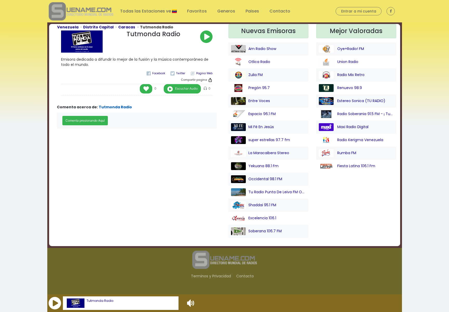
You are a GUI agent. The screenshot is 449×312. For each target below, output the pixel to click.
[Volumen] (191, 303)
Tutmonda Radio (100, 301)
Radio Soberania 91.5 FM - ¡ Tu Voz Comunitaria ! (365, 113)
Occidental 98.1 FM (265, 179)
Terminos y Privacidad (211, 276)
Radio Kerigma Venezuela (359, 139)
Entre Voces (259, 100)
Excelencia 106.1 (262, 218)
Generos (226, 11)
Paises (252, 11)
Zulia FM (255, 74)
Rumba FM (346, 152)
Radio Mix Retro (350, 74)
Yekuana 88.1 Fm (263, 166)
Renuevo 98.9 (349, 87)
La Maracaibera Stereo (268, 152)
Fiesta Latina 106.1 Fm (355, 166)
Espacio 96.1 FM (262, 113)
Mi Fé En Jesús (261, 126)
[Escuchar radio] (206, 36)
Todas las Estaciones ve (146, 11)
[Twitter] (177, 73)
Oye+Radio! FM (350, 48)
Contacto (279, 11)
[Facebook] (156, 73)
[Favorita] (146, 88)
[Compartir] (210, 80)
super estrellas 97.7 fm (269, 139)
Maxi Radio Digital (352, 126)
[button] (55, 303)
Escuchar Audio (186, 88)
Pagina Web (204, 73)
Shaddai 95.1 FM (262, 205)
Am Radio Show (262, 48)
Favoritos (197, 11)
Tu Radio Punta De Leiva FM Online (277, 192)
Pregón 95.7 (259, 87)
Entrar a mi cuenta (358, 11)
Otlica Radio (259, 61)
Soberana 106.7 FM (265, 231)
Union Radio (347, 61)
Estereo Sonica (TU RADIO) (360, 100)
